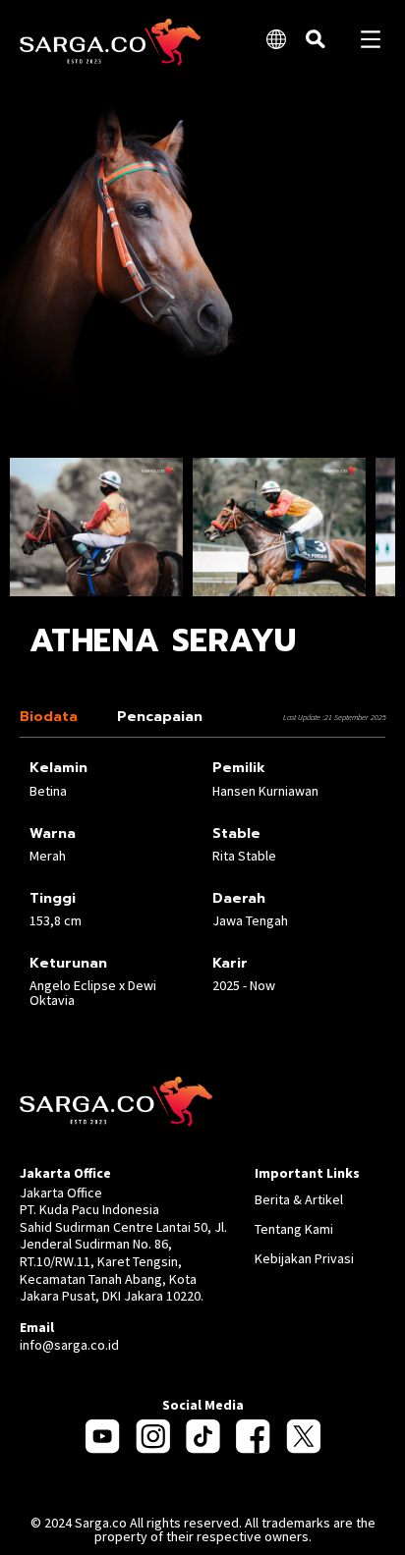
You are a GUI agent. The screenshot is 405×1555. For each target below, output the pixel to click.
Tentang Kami (294, 1229)
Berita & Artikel (299, 1199)
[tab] (53, 716)
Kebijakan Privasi (304, 1258)
